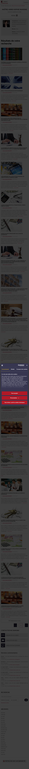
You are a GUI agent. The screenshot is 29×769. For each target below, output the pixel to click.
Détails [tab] (12, 369)
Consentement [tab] (5, 369)
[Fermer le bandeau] (26, 365)
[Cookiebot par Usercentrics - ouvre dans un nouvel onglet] (18, 365)
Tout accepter (14, 393)
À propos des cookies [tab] (22, 369)
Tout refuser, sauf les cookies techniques (15, 402)
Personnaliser (13, 397)
